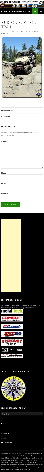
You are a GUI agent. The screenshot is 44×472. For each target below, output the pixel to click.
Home (3, 423)
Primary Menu (41, 11)
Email (4, 183)
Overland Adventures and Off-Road (16, 11)
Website (4, 193)
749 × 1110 (15, 31)
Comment (6, 141)
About (3, 438)
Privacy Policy (6, 442)
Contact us (5, 434)
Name (4, 173)
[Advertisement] (11, 255)
